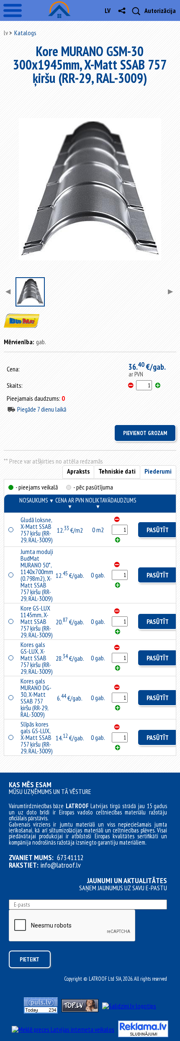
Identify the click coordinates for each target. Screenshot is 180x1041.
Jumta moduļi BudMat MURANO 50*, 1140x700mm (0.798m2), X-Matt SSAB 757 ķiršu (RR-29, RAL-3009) (37, 575)
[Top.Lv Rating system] (80, 1009)
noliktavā (98, 503)
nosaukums (36, 500)
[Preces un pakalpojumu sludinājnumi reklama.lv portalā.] (143, 1035)
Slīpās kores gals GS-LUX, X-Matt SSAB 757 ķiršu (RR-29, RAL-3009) (37, 737)
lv (108, 10)
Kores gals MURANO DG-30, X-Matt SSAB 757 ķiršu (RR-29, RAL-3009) (36, 698)
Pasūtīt (158, 530)
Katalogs (25, 32)
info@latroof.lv (61, 865)
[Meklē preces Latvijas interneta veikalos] (63, 1029)
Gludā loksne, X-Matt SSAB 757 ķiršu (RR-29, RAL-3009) (37, 529)
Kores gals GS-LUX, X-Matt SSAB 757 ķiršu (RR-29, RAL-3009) (37, 657)
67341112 (70, 857)
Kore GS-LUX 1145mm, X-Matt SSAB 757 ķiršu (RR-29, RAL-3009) (37, 621)
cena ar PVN (69, 503)
